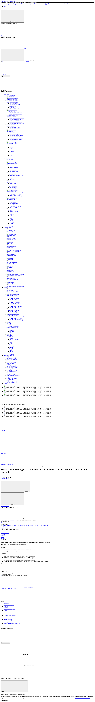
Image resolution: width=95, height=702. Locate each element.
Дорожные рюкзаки (15, 296)
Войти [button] (2, 520)
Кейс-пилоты (13, 170)
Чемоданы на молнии (15, 127)
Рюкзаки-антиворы (14, 298)
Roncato (11, 147)
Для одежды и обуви (15, 186)
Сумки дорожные (14, 167)
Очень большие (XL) (15, 108)
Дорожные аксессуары (9, 355)
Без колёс (12, 204)
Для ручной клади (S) (15, 104)
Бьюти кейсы (13, 183)
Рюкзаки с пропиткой (15, 307)
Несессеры (12, 184)
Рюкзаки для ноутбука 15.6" (17, 319)
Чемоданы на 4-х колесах (16, 114)
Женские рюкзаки (14, 326)
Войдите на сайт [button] (5, 506)
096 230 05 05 (4, 74)
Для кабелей (13, 188)
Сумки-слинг (13, 202)
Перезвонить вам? (5, 76)
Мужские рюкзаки (14, 324)
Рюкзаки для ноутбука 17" (16, 320)
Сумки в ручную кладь (15, 206)
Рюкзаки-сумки (13, 299)
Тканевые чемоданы (15, 120)
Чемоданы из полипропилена (17, 118)
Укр (4, 6)
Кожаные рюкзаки (14, 303)
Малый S (3, 522)
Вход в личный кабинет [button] (10, 615)
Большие (12, 330)
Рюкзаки (6, 287)
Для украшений (13, 187)
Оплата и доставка (8, 4)
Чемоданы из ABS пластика (17, 123)
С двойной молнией (15, 140)
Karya (11, 350)
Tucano (11, 223)
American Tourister (14, 146)
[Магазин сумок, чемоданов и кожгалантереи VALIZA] (5, 570)
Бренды (5, 383)
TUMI (11, 336)
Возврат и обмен (17, 4)
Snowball (12, 154)
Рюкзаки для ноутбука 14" (16, 318)
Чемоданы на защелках (15, 128)
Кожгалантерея (7, 227)
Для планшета (13, 207)
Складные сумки (14, 171)
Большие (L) (13, 107)
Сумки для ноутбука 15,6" (16, 195)
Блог (65, 4)
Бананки (12, 178)
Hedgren (12, 216)
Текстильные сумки (9, 158)
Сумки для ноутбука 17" (16, 196)
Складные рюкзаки (14, 304)
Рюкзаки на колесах (15, 302)
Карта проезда (4, 679)
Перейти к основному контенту (9, 1)
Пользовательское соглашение (82, 698)
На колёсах (12, 200)
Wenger (11, 150)
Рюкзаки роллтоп (14, 300)
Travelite (12, 152)
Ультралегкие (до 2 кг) (15, 134)
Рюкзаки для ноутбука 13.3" (17, 316)
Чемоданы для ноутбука (16, 136)
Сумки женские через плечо (17, 175)
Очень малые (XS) (14, 103)
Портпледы (12, 168)
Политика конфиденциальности (56, 4)
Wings (11, 155)
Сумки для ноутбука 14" (16, 194)
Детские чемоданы (14, 132)
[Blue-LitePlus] (24, 525)
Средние (12, 331)
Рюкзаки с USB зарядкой (16, 306)
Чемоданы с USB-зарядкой (16, 135)
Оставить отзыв (5, 478)
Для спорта (12, 179)
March (11, 156)
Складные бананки (14, 203)
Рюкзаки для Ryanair (15, 312)
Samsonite (12, 144)
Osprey (11, 224)
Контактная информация (27, 4)
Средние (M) (13, 106)
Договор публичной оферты (41, 4)
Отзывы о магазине (72, 4)
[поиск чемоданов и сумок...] (12, 55)
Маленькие (12, 332)
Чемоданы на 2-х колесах (16, 112)
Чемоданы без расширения (16, 139)
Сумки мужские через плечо (17, 176)
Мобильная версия (28, 587)
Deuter (11, 226)
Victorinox (12, 220)
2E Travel (12, 151)
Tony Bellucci (13, 348)
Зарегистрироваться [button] (11, 520)
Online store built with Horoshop (8, 588)
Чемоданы (6, 94)
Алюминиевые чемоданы (16, 122)
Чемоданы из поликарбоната (17, 119)
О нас (2, 4)
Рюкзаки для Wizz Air (15, 311)
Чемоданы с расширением (16, 138)
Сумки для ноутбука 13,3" (16, 192)
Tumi (11, 215)
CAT (11, 148)
